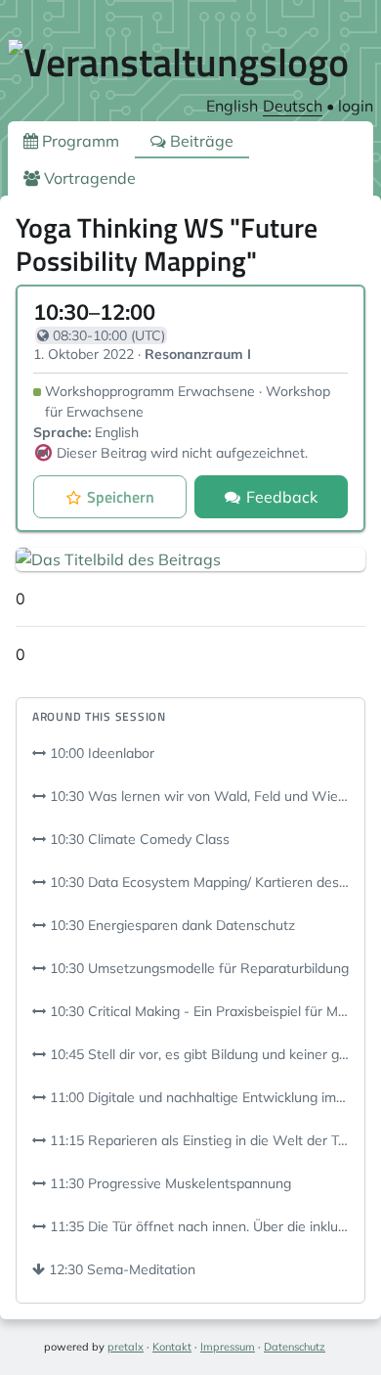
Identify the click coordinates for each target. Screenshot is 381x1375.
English (232, 105)
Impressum (227, 1346)
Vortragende (88, 178)
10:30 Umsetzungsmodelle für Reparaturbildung (197, 968)
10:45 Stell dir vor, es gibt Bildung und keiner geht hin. (197, 1054)
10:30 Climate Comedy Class (138, 839)
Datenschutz (294, 1346)
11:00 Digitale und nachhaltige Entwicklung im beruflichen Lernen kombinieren (197, 1097)
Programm (78, 141)
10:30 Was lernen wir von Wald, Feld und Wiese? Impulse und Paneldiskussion (197, 796)
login (355, 105)
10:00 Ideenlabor (100, 753)
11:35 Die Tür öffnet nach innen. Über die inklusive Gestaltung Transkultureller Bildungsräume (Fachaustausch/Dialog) (197, 1226)
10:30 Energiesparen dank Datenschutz (170, 925)
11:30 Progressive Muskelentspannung (168, 1183)
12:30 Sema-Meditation (120, 1269)
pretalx (125, 1346)
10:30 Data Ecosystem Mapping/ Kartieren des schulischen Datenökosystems (197, 882)
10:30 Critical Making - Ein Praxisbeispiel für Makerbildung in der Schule (197, 1011)
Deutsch (292, 105)
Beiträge (199, 141)
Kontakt (171, 1346)
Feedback (282, 497)
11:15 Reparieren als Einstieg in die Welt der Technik (197, 1140)
